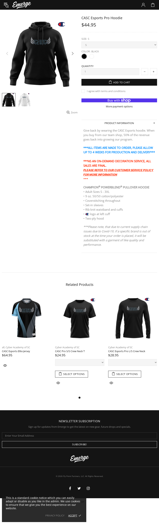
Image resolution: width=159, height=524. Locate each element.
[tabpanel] (26, 336)
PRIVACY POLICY (54, 515)
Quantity (87, 66)
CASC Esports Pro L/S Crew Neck (126, 351)
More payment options (119, 106)
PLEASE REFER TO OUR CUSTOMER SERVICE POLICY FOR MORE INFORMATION (118, 172)
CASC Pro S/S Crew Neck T (70, 351)
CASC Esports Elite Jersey (16, 351)
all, (3, 347)
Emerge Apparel (21, 5)
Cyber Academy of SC (18, 347)
